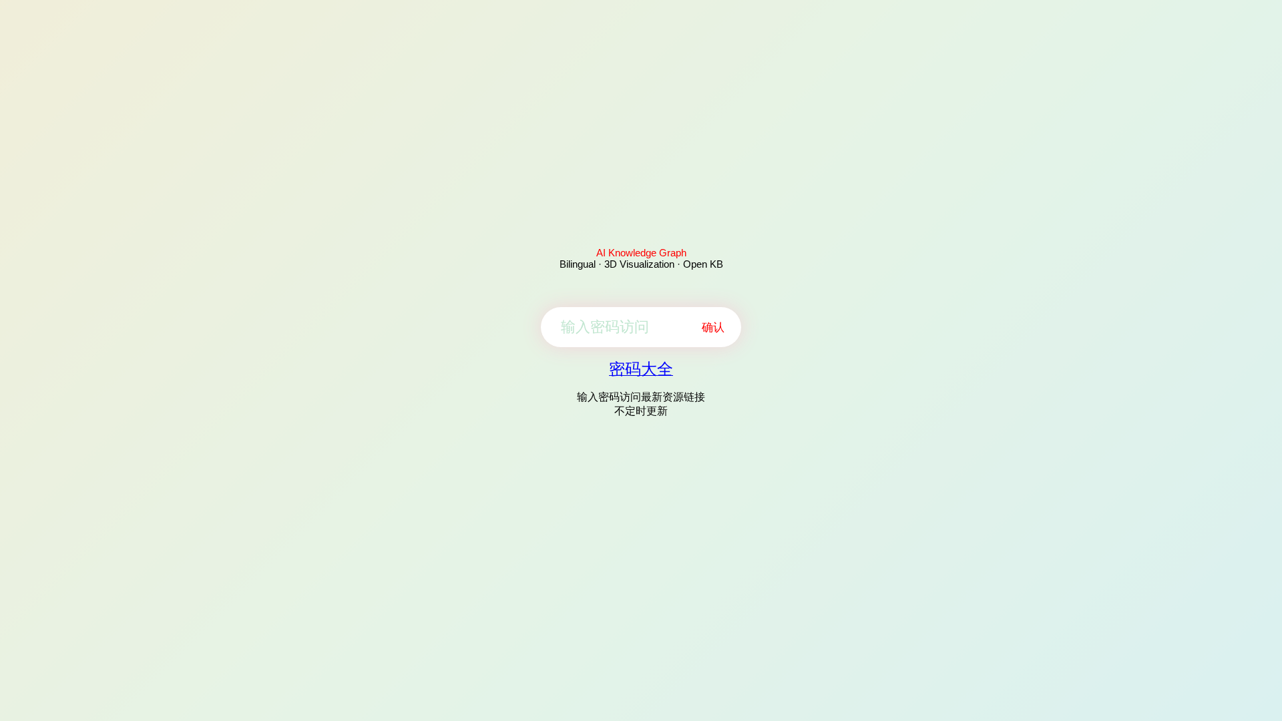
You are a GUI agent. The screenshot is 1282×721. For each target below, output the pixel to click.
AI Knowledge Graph (641, 252)
